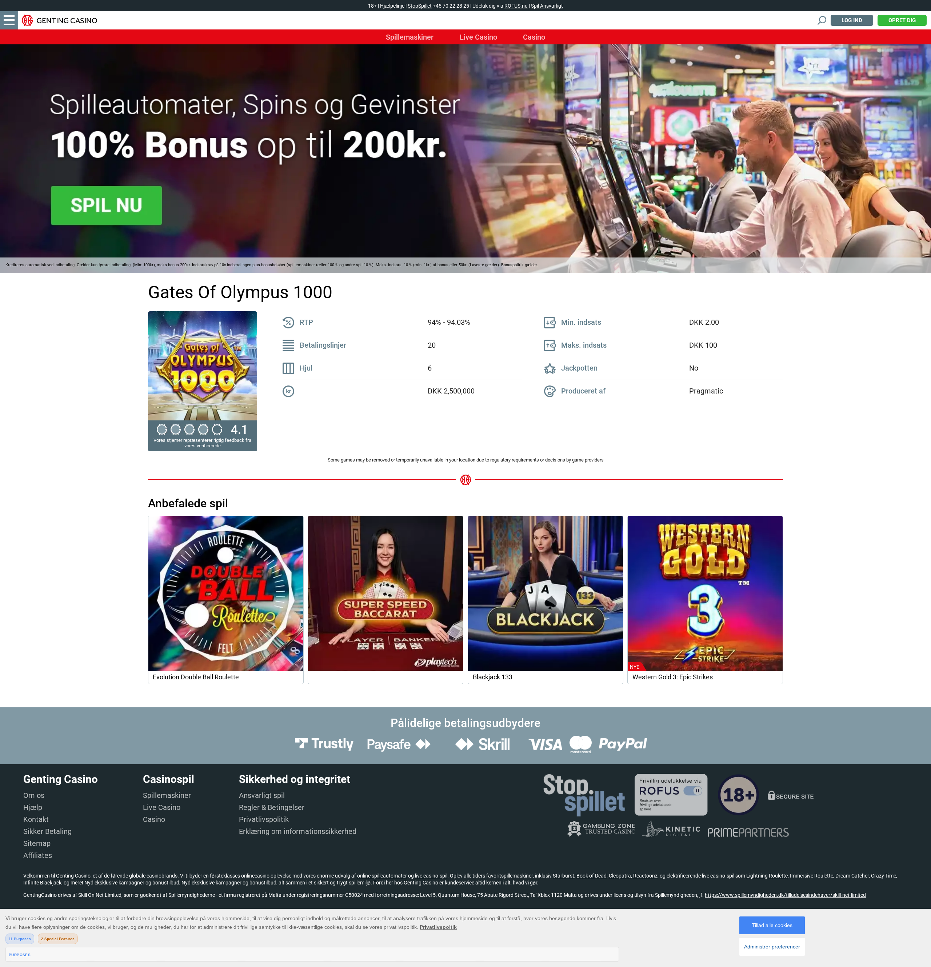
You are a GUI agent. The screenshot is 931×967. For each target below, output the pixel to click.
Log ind (852, 20)
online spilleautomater (382, 876)
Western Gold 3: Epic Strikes (672, 677)
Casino (534, 37)
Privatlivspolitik (264, 819)
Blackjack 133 (492, 677)
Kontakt (36, 819)
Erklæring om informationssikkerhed (297, 831)
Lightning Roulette (767, 876)
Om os (33, 795)
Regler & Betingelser (271, 807)
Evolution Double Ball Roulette (196, 677)
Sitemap (37, 843)
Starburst (563, 876)
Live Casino (478, 37)
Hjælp (32, 807)
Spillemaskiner (409, 37)
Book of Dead (591, 876)
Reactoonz (645, 876)
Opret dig (902, 20)
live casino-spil (431, 876)
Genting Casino (73, 876)
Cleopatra (620, 876)
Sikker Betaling (47, 831)
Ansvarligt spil (262, 795)
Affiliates (37, 855)
